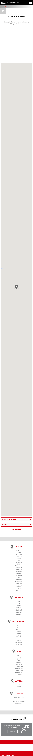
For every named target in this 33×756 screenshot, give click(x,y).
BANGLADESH (19, 670)
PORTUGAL (18, 579)
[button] (16, 287)
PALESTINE (19, 629)
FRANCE (18, 550)
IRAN (19, 625)
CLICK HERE (12, 731)
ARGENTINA (19, 611)
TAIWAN (18, 663)
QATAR (19, 633)
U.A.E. (19, 631)
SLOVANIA (19, 583)
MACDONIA (19, 581)
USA (19, 601)
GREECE (19, 577)
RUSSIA (19, 552)
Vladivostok (19, 566)
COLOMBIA (18, 613)
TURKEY (19, 635)
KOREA (19, 659)
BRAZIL (19, 605)
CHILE (19, 603)
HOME (2, 7)
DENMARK (19, 568)
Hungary (19, 572)
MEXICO (18, 607)
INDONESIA (19, 672)
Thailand (19, 674)
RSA (19, 685)
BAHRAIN (19, 641)
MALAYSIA (19, 665)
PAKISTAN (19, 644)
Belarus (19, 558)
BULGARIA (19, 585)
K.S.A (18, 627)
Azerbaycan (19, 639)
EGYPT (19, 687)
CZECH (19, 564)
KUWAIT (18, 637)
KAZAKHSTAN (19, 667)
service (8, 7)
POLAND (19, 554)
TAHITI (19, 699)
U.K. (19, 560)
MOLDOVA (19, 591)
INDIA (19, 657)
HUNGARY (19, 570)
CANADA (19, 609)
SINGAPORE (19, 668)
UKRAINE (19, 562)
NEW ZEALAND (19, 697)
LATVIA (19, 589)
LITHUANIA (18, 573)
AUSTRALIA (18, 703)
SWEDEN (19, 556)
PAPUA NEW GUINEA (18, 701)
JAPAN (19, 661)
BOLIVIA (18, 615)
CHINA (19, 655)
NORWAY (19, 575)
